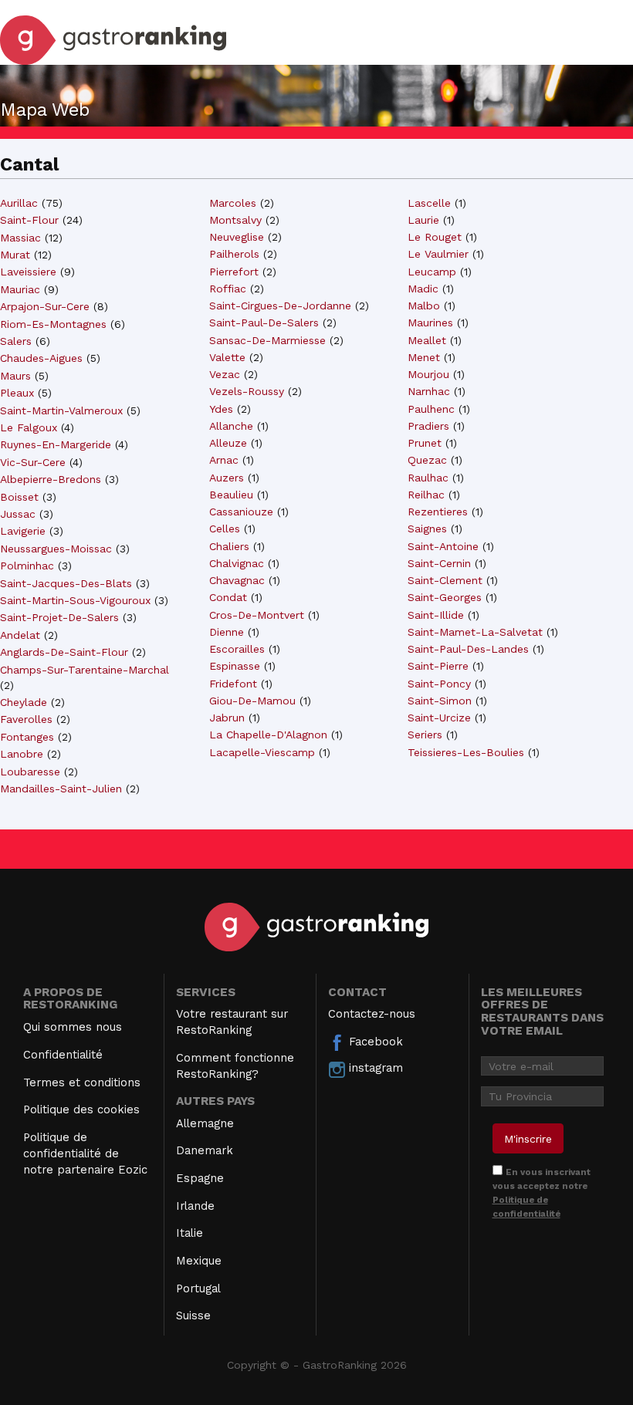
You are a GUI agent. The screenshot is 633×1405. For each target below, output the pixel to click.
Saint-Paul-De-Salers (264, 322)
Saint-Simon (440, 700)
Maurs (15, 376)
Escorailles (237, 649)
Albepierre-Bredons (50, 479)
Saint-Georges (445, 597)
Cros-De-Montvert (256, 615)
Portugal (198, 1288)
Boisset (19, 497)
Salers (16, 341)
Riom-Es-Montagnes (53, 324)
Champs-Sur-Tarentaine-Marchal (84, 670)
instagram (374, 1068)
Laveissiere (28, 271)
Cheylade (23, 702)
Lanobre (21, 754)
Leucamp (432, 271)
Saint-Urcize (439, 717)
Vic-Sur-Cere (33, 462)
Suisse (193, 1315)
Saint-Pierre (438, 666)
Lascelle (429, 203)
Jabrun (227, 717)
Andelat (20, 635)
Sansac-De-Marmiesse (267, 340)
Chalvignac (236, 563)
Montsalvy (235, 220)
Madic (423, 288)
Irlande (195, 1206)
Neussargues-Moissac (56, 548)
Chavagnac (237, 580)
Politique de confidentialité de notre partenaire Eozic (85, 1153)
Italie (189, 1233)
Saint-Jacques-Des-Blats (66, 583)
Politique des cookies (81, 1109)
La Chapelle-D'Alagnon (268, 734)
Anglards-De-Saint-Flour (64, 652)
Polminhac (27, 565)
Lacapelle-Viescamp (262, 752)
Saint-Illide (436, 615)
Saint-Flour (29, 220)
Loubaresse (30, 771)
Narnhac (429, 391)
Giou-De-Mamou (252, 700)
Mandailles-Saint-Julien (61, 788)
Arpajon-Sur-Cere (45, 306)
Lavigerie (23, 531)
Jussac (18, 514)
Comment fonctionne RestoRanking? (235, 1066)
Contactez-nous (371, 1014)
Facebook (374, 1042)
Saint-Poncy (439, 683)
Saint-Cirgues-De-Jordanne (280, 305)
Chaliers (229, 546)
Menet (424, 357)
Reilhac (426, 494)
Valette (227, 357)
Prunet (425, 443)
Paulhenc (431, 409)
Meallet (427, 340)
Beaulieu (231, 494)
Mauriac (20, 289)
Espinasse (234, 666)
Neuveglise (236, 237)
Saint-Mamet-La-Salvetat (475, 632)
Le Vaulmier (438, 254)
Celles (224, 528)
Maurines (430, 322)
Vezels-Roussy (246, 391)
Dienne (226, 632)
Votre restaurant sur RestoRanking (232, 1022)
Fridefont (233, 683)
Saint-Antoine (443, 546)
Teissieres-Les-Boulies (466, 752)
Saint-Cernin (439, 563)
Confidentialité (63, 1055)
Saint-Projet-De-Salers (59, 617)
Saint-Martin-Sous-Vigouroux (75, 600)
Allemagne (205, 1123)
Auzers (226, 477)
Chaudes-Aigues (41, 358)
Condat (228, 597)
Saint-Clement (445, 580)
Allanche (231, 426)
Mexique (199, 1261)
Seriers (425, 734)
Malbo (424, 305)
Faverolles (26, 719)
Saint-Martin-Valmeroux (61, 410)
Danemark (204, 1150)
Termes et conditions (81, 1082)
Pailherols (234, 254)
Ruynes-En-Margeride (55, 444)
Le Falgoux (28, 427)
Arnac (224, 460)
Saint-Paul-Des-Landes (468, 649)
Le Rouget (435, 237)
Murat (15, 254)
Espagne (200, 1178)
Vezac (224, 374)
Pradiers (428, 426)
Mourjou (428, 374)
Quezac (427, 460)
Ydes (221, 409)
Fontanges (27, 737)
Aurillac (19, 203)
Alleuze (228, 443)
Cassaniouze (241, 511)
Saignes (427, 528)
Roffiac (227, 288)
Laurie (423, 220)
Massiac (20, 237)
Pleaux (17, 393)
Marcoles (232, 203)
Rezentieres (438, 511)
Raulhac (428, 477)
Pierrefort (234, 271)
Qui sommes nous (72, 1027)
